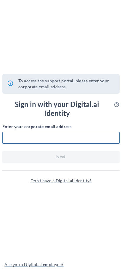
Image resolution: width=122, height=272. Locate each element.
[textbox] (61, 138)
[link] (61, 181)
